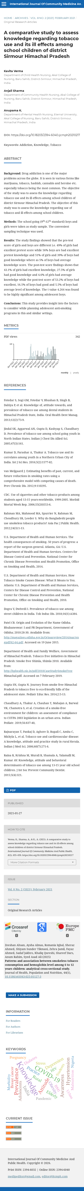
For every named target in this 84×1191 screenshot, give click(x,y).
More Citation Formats (25, 862)
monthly (64, 372)
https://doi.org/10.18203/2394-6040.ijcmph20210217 (45, 135)
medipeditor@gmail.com (24, 1176)
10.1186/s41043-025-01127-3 (23, 976)
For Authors (13, 1026)
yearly (76, 372)
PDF (12, 790)
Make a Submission (22, 995)
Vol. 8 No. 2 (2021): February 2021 (52, 17)
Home (8, 17)
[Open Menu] (4, 4)
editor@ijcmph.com (55, 1176)
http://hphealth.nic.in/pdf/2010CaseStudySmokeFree (38, 671)
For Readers (13, 1020)
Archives (21, 17)
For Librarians (14, 1032)
